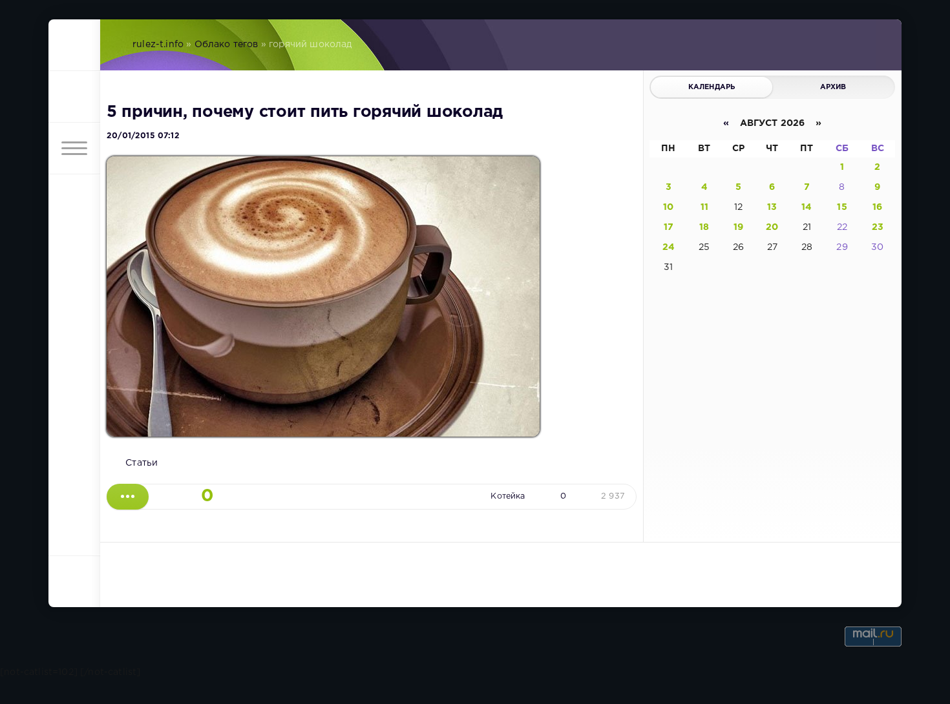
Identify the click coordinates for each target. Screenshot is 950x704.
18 (704, 227)
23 (877, 227)
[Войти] (74, 97)
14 (806, 207)
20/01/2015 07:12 (143, 136)
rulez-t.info (158, 44)
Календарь (711, 87)
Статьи (141, 463)
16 (877, 207)
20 (772, 227)
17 (668, 227)
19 (738, 227)
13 (772, 207)
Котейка (508, 496)
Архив (833, 87)
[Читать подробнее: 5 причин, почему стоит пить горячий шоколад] (128, 497)
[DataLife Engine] (74, 45)
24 (668, 247)
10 (668, 207)
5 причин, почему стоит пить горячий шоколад (305, 112)
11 (704, 207)
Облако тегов (227, 44)
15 (842, 207)
